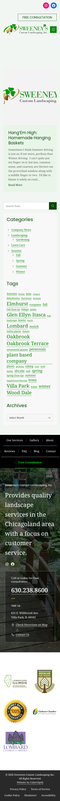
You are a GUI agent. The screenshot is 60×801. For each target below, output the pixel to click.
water (34, 386)
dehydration (13, 298)
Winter (20, 271)
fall (45, 304)
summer (30, 375)
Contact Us (22, 634)
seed (42, 366)
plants (10, 366)
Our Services (14, 440)
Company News (21, 230)
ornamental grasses (17, 349)
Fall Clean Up (13, 309)
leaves (30, 320)
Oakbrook (18, 336)
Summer (21, 266)
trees (32, 380)
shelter (10, 371)
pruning (20, 366)
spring (37, 370)
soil (28, 371)
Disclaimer (30, 795)
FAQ (24, 451)
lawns (22, 320)
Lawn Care (18, 245)
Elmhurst (17, 303)
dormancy (26, 298)
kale (49, 315)
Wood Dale (19, 392)
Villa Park (18, 385)
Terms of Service (40, 789)
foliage (25, 309)
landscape (12, 320)
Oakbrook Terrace (28, 343)
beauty (21, 294)
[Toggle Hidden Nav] (53, 29)
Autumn (12, 294)
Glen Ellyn (19, 314)
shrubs (19, 371)
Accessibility (48, 795)
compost (36, 294)
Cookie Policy (12, 795)
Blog (36, 451)
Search (53, 206)
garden (33, 309)
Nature (26, 331)
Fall (18, 255)
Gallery (34, 440)
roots (37, 366)
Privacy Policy (18, 789)
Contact (51, 451)
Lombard (17, 325)
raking (29, 366)
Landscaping (19, 235)
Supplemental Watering (17, 380)
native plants (14, 331)
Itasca (39, 314)
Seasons (16, 250)
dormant (37, 298)
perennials (37, 349)
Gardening (23, 239)
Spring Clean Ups (15, 375)
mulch (34, 326)
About (50, 440)
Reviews (9, 451)
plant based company (19, 358)
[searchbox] (26, 206)
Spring (20, 260)
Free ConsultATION (37, 17)
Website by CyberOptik (30, 782)
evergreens (35, 304)
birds (28, 293)
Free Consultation (30, 462)
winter (44, 386)
